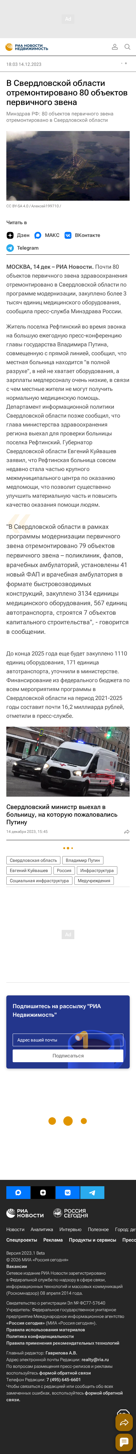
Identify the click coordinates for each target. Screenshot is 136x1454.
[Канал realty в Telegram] (92, 1192)
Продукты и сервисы (92, 1240)
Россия (64, 870)
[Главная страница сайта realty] (38, 47)
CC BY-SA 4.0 (17, 206)
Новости (15, 1229)
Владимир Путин (83, 860)
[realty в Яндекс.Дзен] (43, 1192)
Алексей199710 (45, 206)
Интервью (70, 1229)
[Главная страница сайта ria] (7, 47)
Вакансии (16, 1266)
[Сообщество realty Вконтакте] (68, 1192)
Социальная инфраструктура (39, 880)
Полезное (98, 1229)
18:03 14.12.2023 (23, 64)
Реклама (53, 1240)
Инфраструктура (97, 870)
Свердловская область (33, 860)
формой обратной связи (65, 1372)
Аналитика (42, 1229)
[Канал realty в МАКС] (18, 1192)
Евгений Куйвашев (29, 870)
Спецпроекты (21, 1240)
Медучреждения (94, 880)
